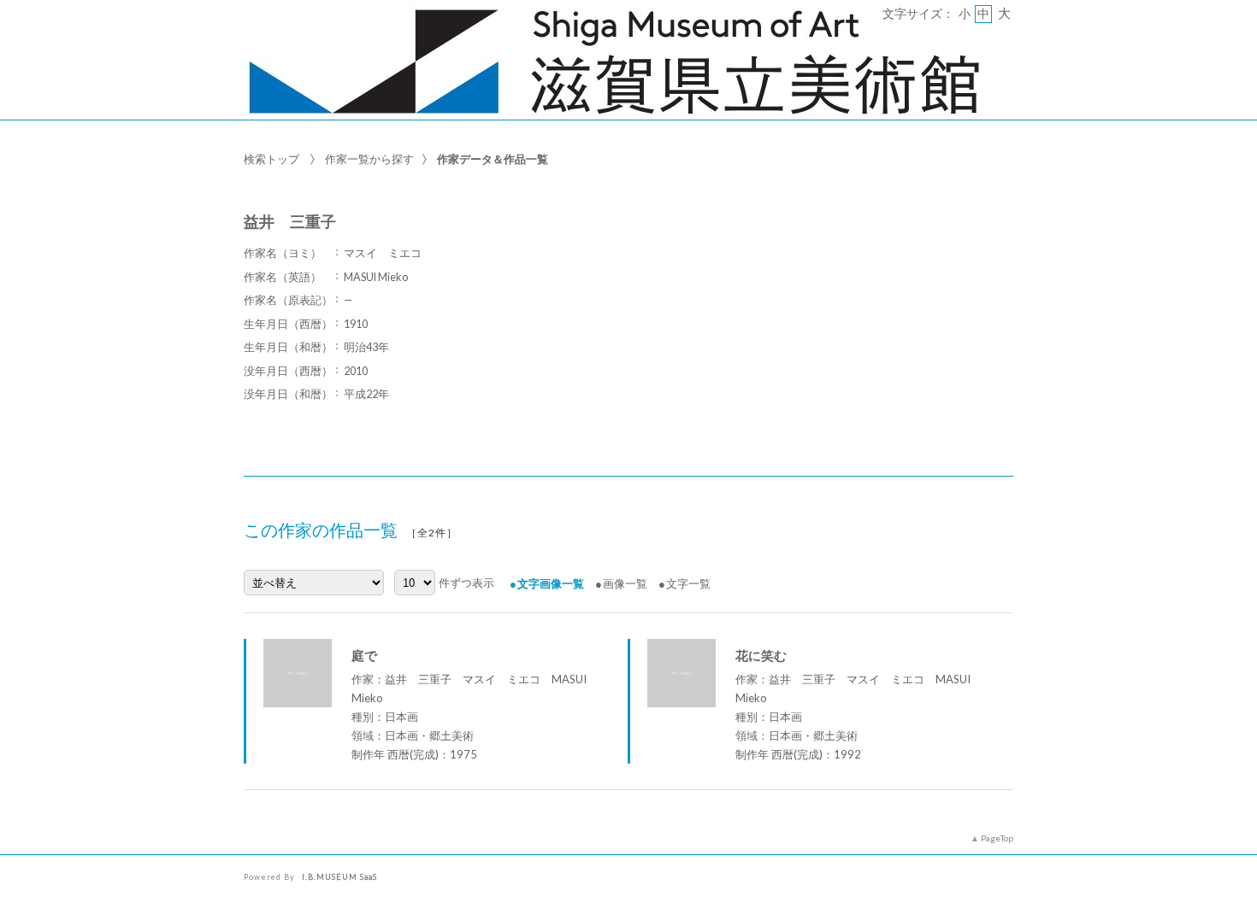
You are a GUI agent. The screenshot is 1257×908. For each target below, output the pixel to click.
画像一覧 (625, 583)
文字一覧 (688, 583)
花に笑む (761, 655)
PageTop (997, 838)
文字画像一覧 (550, 583)
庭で (364, 655)
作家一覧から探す (369, 159)
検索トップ (271, 159)
